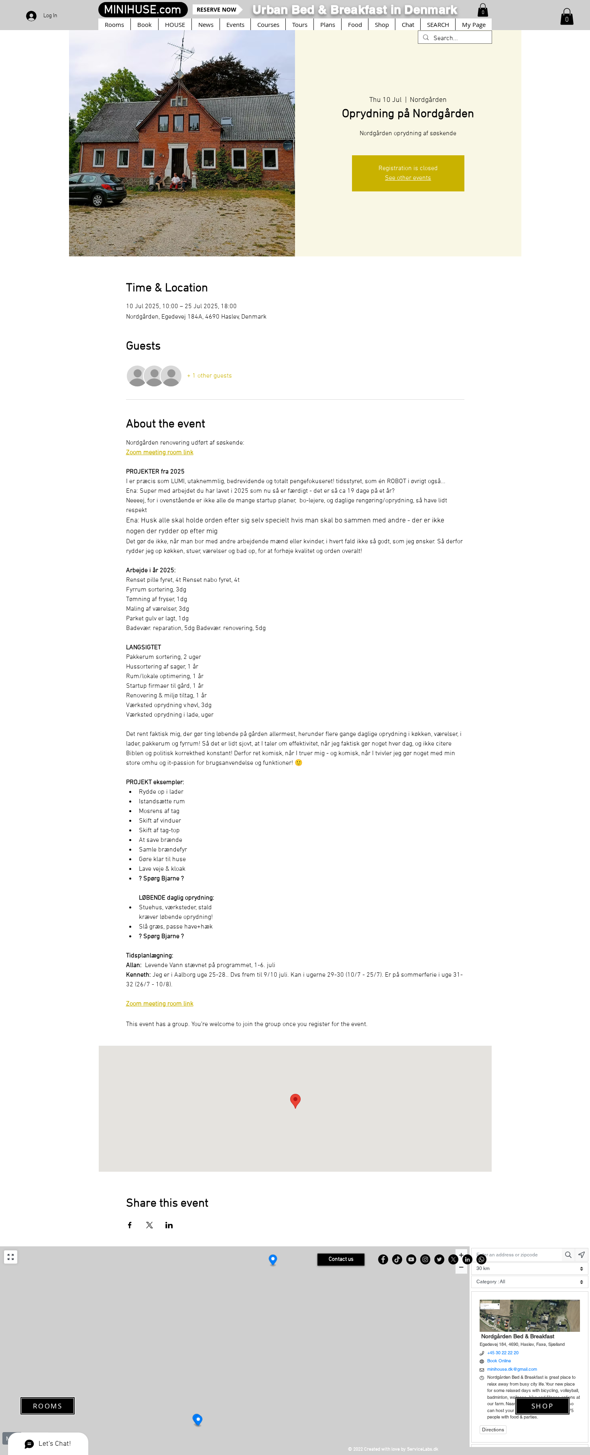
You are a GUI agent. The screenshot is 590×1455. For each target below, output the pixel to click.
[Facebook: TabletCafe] (383, 1259)
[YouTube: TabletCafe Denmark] (411, 1259)
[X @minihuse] (453, 1259)
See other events (408, 178)
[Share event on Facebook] (130, 1225)
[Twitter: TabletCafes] (439, 1259)
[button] (567, 16)
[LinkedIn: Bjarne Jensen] (467, 1259)
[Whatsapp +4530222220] (481, 1259)
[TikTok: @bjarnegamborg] (397, 1259)
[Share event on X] (149, 1225)
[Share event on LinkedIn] (169, 1225)
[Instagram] (425, 1259)
